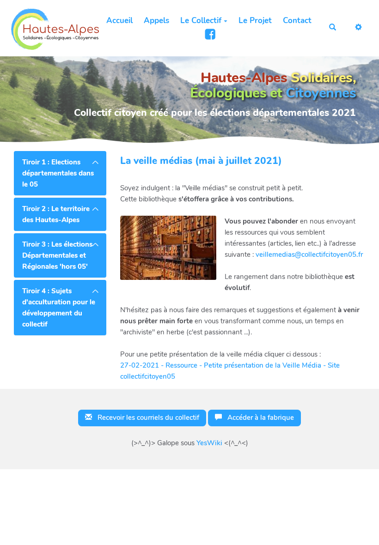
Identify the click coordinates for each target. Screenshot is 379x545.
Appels (156, 20)
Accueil (119, 20)
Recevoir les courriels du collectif (147, 417)
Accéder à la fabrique (260, 417)
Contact (297, 20)
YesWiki (209, 443)
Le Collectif (200, 20)
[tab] (60, 173)
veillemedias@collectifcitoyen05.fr (309, 254)
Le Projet (255, 20)
